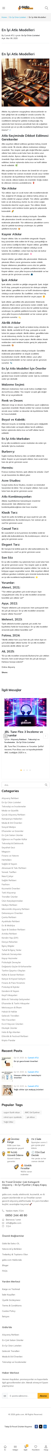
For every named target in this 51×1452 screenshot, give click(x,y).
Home (4, 17)
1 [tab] (21, 770)
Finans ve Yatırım (10, 855)
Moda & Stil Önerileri (12, 822)
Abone (43, 1395)
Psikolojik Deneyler (11, 962)
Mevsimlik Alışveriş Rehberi (15, 909)
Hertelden (7, 859)
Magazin (6, 851)
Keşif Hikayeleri (9, 995)
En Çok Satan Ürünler (12, 835)
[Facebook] (36, 1426)
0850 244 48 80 (16, 1215)
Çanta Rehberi (9, 917)
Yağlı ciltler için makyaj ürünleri (29, 1089)
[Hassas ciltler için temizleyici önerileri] (7, 1076)
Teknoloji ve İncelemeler (14, 806)
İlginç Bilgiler (8, 946)
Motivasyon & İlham (12, 1007)
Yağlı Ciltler (8, 1122)
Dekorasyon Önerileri (12, 913)
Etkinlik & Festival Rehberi (15, 1036)
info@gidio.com (13, 1223)
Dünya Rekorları (10, 941)
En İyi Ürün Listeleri (18, 17)
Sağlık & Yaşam (9, 864)
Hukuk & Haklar (9, 1011)
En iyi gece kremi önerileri (26, 1061)
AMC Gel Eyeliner (32, 1112)
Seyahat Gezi (8, 847)
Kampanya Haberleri (12, 818)
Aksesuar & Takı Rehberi (14, 868)
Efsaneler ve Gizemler (12, 831)
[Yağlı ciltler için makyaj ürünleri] (7, 1090)
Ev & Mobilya (8, 925)
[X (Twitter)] (40, 1426)
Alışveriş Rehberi (19, 739)
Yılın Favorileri (8, 1019)
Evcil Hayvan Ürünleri (12, 1024)
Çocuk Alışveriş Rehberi (13, 814)
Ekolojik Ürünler (9, 1028)
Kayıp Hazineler (9, 958)
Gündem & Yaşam (10, 991)
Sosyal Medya (9, 827)
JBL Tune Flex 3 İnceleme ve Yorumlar (23, 733)
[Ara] (47, 8)
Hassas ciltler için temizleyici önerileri (27, 1076)
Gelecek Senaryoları (11, 954)
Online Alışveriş (8, 667)
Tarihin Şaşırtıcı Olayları (13, 970)
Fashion (6, 884)
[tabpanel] (25, 730)
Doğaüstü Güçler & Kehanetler (16, 966)
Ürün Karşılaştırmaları (12, 900)
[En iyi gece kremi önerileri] (7, 1062)
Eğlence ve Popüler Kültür (14, 839)
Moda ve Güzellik (10, 810)
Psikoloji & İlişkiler (10, 987)
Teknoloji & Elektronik (13, 843)
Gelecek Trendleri (10, 1015)
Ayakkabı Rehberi (11, 921)
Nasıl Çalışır (7, 876)
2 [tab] (24, 770)
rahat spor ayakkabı (13, 1117)
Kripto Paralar (8, 1040)
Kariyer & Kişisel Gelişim (13, 978)
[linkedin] (45, 1426)
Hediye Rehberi (9, 905)
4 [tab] (30, 770)
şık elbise (31, 1117)
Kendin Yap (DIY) (10, 937)
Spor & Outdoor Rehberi (13, 929)
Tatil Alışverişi (9, 892)
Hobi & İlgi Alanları (11, 1032)
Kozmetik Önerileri (11, 888)
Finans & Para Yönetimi (13, 982)
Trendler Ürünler (10, 896)
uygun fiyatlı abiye (12, 1112)
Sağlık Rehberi (9, 880)
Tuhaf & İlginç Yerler (11, 950)
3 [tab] (27, 770)
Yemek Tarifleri (9, 872)
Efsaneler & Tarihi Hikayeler (16, 1003)
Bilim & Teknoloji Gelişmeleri (16, 999)
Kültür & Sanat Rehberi (13, 974)
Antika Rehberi (9, 933)
